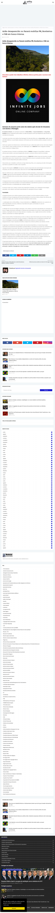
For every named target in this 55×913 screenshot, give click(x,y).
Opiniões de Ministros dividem (9, 690)
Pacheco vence (6, 708)
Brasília (4, 601)
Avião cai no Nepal (7, 599)
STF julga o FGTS (6, 757)
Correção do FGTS (6, 609)
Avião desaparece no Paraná (13, 27)
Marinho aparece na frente (8, 635)
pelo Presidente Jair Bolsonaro (9, 794)
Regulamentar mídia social (8, 747)
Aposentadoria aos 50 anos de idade (28, 850)
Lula (4, 625)
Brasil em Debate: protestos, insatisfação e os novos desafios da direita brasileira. (27, 400)
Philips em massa (6, 719)
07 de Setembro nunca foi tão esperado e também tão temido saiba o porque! (26, 371)
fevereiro (27, 446)
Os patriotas (5, 694)
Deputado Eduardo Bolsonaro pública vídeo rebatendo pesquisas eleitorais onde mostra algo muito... (30, 366)
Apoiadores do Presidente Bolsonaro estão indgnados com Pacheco (16, 583)
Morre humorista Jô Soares (8, 656)
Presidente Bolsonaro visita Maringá (10, 737)
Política (4, 727)
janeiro (27, 444)
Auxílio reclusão (6, 597)
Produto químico (6, 745)
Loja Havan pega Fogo (7, 623)
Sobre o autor (27, 907)
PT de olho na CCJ (6, 704)
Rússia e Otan (6, 753)
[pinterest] (37, 342)
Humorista (5, 617)
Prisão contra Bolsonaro (8, 743)
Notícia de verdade (7, 662)
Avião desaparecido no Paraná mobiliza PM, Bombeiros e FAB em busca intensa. (10, 291)
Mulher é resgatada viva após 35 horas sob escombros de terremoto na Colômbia (27, 406)
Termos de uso (44, 907)
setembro (27, 436)
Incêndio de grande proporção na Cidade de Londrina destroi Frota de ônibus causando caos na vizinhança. (30, 378)
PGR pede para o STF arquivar (9, 700)
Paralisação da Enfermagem (8, 712)
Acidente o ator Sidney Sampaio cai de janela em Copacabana (28, 844)
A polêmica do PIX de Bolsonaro (28, 840)
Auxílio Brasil (5, 595)
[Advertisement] (27, 14)
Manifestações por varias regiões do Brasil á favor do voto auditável (16, 629)
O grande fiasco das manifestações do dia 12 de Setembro (14, 682)
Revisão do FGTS (6, 749)
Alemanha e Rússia (7, 574)
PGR (4, 698)
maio (27, 452)
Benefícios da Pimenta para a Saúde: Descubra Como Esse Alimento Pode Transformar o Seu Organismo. (30, 413)
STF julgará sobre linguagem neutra (10, 759)
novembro (27, 440)
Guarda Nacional (6, 615)
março (27, 448)
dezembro (27, 442)
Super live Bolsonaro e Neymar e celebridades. (12, 773)
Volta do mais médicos (7, 790)
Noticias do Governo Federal (8, 660)
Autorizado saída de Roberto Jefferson (11, 593)
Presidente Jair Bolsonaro (8, 739)
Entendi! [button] (14, 908)
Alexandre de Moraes (7, 576)
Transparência (51, 907)
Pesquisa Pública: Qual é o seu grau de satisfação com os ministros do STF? (21, 881)
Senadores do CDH (7, 767)
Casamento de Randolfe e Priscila (28, 858)
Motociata (5, 658)
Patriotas (5, 715)
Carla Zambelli (6, 605)
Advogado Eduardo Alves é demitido (10, 572)
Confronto (5, 607)
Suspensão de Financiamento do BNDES (11, 779)
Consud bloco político (28, 860)
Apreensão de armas (7, 587)
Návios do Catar (6, 680)
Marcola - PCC (6, 631)
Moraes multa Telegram (7, 654)
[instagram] (47, 342)
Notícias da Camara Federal (8, 668)
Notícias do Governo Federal (8, 672)
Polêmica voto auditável (8, 723)
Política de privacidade (35, 907)
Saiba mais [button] (6, 904)
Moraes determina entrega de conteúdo (11, 650)
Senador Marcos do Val (7, 765)
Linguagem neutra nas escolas (9, 621)
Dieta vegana (5, 611)
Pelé (4, 717)
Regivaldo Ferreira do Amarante (23, 268)
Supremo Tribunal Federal (8, 775)
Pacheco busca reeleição (8, 706)
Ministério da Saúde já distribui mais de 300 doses (13, 648)
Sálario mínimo (6, 784)
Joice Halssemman (6, 619)
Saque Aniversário (6, 761)
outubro (27, 438)
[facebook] (7, 342)
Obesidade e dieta (6, 686)
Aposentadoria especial (8, 585)
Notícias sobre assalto (7, 678)
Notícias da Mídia (6, 670)
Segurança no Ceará (7, 763)
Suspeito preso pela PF (7, 777)
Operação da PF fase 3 (7, 688)
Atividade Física (6, 591)
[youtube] (17, 342)
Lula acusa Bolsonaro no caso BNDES (10, 627)
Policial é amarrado (7, 721)
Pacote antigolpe (6, 710)
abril (27, 450)
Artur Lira (5, 589)
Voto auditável (6, 792)
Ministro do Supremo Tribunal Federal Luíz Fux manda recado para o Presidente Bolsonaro (21, 643)
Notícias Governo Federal (8, 666)
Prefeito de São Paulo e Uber (9, 731)
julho (27, 432)
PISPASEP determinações (8, 702)
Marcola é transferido (7, 633)
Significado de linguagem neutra (9, 769)
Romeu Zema (5, 751)
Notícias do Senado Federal (8, 676)
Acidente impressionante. (8, 570)
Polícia (4, 725)
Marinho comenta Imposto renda (10, 637)
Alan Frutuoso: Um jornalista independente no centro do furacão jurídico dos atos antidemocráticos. (27, 359)
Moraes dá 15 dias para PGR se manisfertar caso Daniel (14, 652)
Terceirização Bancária (7, 786)
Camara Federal (6, 603)
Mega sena (5, 639)
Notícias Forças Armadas (8, 664)
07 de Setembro (6, 568)
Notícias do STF (6, 674)
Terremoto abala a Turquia (8, 788)
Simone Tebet (6, 771)
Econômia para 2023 (7, 613)
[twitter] (27, 342)
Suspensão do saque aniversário (9, 781)
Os (3, 692)
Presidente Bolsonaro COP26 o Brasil (10, 735)
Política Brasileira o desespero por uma (11, 729)
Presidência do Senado (7, 741)
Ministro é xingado (7, 645)
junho (27, 454)
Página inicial (4, 27)
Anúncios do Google (7, 581)
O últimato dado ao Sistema (8, 684)
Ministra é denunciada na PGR (9, 641)
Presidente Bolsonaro (7, 733)
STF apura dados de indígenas (9, 755)
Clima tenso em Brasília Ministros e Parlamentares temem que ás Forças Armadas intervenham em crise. (30, 353)
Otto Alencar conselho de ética (9, 696)
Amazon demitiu (6, 579)
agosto (27, 434)
